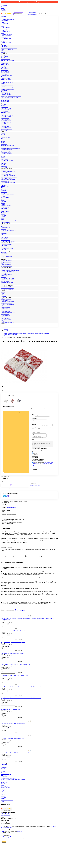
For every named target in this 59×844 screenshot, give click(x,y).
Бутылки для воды (5, 137)
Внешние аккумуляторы (7, 82)
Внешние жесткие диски (7, 89)
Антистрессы (4, 159)
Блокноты (3, 57)
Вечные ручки (4, 70)
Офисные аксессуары (6, 244)
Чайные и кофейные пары (7, 145)
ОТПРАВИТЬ (35, 457)
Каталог (6, 330)
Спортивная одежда (6, 205)
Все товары (20, 610)
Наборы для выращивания (7, 322)
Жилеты (3, 203)
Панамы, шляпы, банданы (7, 194)
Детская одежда (5, 207)
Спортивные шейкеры (6, 286)
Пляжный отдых (5, 181)
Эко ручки (3, 67)
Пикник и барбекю (6, 174)
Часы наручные (5, 281)
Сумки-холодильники (6, 129)
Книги (2, 283)
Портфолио (4, 5)
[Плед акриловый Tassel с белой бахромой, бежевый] (6, 401)
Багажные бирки (5, 172)
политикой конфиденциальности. (8, 839)
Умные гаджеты (5, 100)
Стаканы (3, 140)
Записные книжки (5, 59)
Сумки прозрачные (6, 120)
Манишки (3, 212)
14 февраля (3, 50)
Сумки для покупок (6, 108)
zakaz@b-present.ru (32, 14)
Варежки (3, 216)
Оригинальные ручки (6, 75)
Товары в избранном (15, 837)
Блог (2, 6)
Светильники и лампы (6, 231)
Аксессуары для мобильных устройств (11, 96)
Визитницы (4, 275)
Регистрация (6, 837)
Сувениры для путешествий (8, 179)
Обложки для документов (7, 271)
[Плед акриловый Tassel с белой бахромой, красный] (12, 401)
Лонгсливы (4, 192)
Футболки (3, 185)
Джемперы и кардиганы (7, 209)
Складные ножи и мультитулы (9, 177)
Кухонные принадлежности (8, 150)
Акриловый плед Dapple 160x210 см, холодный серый (15, 752)
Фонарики (3, 170)
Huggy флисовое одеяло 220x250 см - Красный (13, 642)
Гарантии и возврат (6, 774)
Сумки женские (5, 126)
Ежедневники (4, 782)
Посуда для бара (5, 146)
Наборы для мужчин (6, 299)
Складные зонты (5, 237)
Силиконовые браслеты (7, 160)
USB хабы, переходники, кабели (9, 97)
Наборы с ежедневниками (7, 304)
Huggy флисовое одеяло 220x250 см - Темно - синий (14, 675)
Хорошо (3, 841)
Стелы (2, 293)
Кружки (3, 133)
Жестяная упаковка (6, 264)
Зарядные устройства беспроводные (10, 87)
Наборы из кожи (5, 314)
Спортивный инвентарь (7, 289)
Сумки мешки (4, 107)
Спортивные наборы (6, 319)
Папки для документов (7, 246)
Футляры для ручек (6, 79)
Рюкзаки (3, 105)
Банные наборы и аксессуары (8, 175)
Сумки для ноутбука (6, 122)
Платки (3, 214)
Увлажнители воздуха (6, 98)
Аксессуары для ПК (6, 94)
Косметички (4, 268)
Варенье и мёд (4, 253)
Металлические (5, 64)
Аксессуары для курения (7, 278)
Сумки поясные (5, 118)
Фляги (2, 138)
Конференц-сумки (5, 112)
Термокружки (4, 135)
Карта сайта (4, 776)
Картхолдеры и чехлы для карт (9, 273)
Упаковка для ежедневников (8, 60)
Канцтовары (4, 245)
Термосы (3, 134)
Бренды (3, 768)
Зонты (2, 790)
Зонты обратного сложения (8, 241)
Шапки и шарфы (5, 211)
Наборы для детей (5, 311)
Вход (2, 837)
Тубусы (2, 263)
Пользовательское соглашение (8, 778)
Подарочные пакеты (6, 262)
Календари (3, 249)
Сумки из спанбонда (6, 109)
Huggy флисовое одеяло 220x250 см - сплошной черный (15, 664)
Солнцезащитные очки (7, 282)
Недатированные (5, 55)
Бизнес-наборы (5, 310)
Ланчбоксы (4, 144)
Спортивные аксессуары (7, 288)
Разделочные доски (6, 152)
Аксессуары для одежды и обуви (9, 220)
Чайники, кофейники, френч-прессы (10, 148)
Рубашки (3, 196)
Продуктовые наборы (6, 256)
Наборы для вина (5, 315)
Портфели (3, 113)
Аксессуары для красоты (7, 279)
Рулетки (3, 161)
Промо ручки (4, 65)
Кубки (2, 294)
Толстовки (3, 189)
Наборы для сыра (5, 316)
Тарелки (3, 141)
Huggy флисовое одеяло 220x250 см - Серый (12, 653)
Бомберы (3, 200)
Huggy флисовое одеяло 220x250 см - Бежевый (13, 630)
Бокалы (3, 142)
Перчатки (3, 215)
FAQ (2, 772)
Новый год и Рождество (7, 49)
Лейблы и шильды (5, 222)
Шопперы (3, 104)
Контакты (3, 10)
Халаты (3, 204)
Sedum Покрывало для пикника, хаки (10, 709)
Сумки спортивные (6, 127)
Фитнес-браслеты (5, 93)
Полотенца (3, 229)
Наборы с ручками (5, 78)
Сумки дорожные (5, 119)
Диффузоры (4, 233)
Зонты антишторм (5, 240)
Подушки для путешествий (8, 171)
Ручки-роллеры (5, 72)
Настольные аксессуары (7, 248)
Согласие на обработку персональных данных (13, 779)
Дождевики (4, 208)
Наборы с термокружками (7, 301)
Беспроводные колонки (7, 85)
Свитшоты (3, 190)
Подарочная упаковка (6, 266)
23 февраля (3, 52)
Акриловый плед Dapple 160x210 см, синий (12, 738)
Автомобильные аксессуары (8, 182)
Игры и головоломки (6, 178)
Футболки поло (5, 186)
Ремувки (3, 157)
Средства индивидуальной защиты (10, 270)
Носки (2, 218)
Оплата (2, 8)
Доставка (3, 9)
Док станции (4, 90)
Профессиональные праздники (9, 48)
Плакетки (3, 296)
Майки (2, 188)
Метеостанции (4, 92)
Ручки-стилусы (5, 71)
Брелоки (3, 156)
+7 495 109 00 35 (32, 12)
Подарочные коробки (6, 260)
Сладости (3, 255)
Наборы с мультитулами (7, 320)
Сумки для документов (7, 115)
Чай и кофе (3, 252)
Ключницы (3, 277)
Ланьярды (3, 163)
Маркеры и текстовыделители (8, 76)
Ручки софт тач (5, 68)
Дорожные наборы (5, 318)
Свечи (2, 234)
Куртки (2, 198)
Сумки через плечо (6, 116)
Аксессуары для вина (6, 153)
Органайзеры (4, 111)
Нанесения (3, 765)
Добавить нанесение (15, 484)
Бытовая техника (5, 101)
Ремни (2, 219)
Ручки (2, 785)
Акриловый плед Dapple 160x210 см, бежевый (13, 723)
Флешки (3, 83)
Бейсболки (3, 193)
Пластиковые (4, 63)
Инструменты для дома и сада (8, 230)
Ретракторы (4, 166)
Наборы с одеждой (5, 308)
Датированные (4, 56)
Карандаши (4, 74)
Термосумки (4, 130)
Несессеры (3, 123)
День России (4, 46)
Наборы (3, 791)
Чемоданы (3, 124)
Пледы (2, 225)
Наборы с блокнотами (6, 305)
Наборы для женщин (6, 300)
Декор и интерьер (5, 227)
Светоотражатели (5, 167)
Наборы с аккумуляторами (8, 312)
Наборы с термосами (6, 303)
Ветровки (3, 201)
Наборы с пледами (5, 307)
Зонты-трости (4, 238)
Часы (2, 226)
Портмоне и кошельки (6, 274)
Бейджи (3, 164)
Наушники (3, 86)
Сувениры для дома (9, 331)
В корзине (35, 485)
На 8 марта (3, 45)
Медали (3, 292)
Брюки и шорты (5, 197)
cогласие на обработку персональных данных (42, 464)
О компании (4, 3)
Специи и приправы (6, 257)
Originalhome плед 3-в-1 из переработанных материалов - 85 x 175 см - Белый (21, 686)
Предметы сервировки (6, 149)
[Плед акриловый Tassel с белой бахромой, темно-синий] (18, 401)
